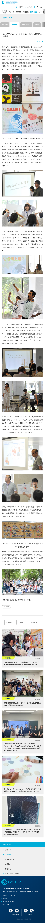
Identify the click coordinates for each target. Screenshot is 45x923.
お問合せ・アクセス (9, 895)
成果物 (37, 24)
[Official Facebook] (11, 911)
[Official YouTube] (17, 911)
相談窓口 (5, 898)
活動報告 (15, 24)
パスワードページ (8, 901)
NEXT (33, 622)
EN (37, 7)
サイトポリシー (7, 905)
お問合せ (20, 7)
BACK (10, 622)
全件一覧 (5, 24)
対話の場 (6, 607)
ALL (21, 622)
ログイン (29, 7)
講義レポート (26, 24)
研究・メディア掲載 (12, 873)
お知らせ (8, 869)
